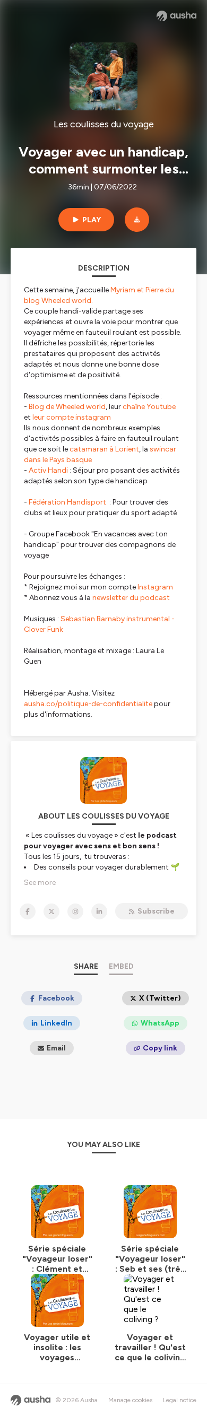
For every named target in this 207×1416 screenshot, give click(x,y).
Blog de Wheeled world (67, 406)
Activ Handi (49, 470)
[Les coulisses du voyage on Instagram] (75, 911)
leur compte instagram (71, 417)
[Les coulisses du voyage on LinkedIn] (99, 911)
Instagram (155, 587)
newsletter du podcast (131, 597)
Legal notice (179, 1400)
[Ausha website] (176, 16)
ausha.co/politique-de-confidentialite (88, 703)
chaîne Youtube (149, 406)
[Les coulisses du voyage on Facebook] (28, 911)
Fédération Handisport (68, 502)
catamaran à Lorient (104, 449)
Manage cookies (130, 1400)
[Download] (137, 219)
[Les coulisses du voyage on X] (51, 911)
